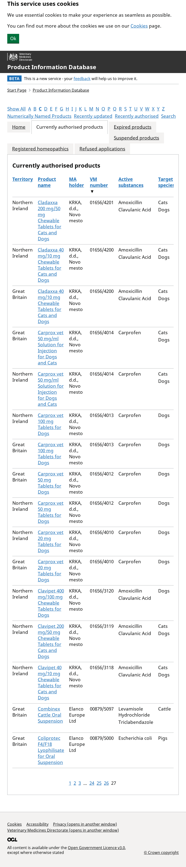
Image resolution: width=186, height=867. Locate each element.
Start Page (16, 90)
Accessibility (37, 824)
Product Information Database (51, 67)
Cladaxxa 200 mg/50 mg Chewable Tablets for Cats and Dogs (49, 220)
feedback (82, 78)
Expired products (132, 127)
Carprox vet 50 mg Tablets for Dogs (50, 483)
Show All (16, 109)
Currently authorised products (69, 127)
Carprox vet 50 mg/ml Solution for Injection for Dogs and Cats (51, 347)
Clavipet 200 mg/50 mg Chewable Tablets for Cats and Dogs (51, 641)
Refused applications (102, 149)
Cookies (139, 26)
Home (18, 127)
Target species (166, 182)
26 (106, 783)
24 (91, 783)
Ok (13, 38)
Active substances (130, 182)
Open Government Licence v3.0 (96, 847)
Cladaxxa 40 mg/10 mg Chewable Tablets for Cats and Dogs (51, 265)
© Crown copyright (161, 852)
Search (168, 116)
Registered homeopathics (40, 149)
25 (99, 783)
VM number (99, 182)
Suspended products (136, 138)
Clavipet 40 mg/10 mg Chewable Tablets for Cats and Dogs (50, 682)
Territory (22, 179)
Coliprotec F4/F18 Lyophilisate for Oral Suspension (51, 750)
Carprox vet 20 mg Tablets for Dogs (50, 541)
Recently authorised (137, 116)
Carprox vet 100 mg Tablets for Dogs (50, 424)
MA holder (76, 182)
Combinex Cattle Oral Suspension (50, 715)
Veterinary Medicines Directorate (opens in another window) (63, 830)
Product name (47, 182)
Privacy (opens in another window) (85, 824)
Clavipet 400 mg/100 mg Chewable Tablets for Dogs (51, 603)
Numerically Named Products (39, 116)
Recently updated (93, 116)
